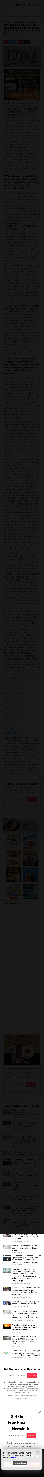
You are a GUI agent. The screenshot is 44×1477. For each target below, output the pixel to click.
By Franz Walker (26, 1241)
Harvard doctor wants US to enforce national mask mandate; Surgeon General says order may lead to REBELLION (26, 1291)
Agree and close (20, 1463)
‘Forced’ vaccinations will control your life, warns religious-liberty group (25, 1248)
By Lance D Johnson (27, 1320)
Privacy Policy (22, 1399)
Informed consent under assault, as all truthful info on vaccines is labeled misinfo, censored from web (26, 1353)
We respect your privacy (32, 1388)
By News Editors (26, 1253)
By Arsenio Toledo (26, 1297)
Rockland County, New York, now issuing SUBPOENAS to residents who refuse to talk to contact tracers (24, 1340)
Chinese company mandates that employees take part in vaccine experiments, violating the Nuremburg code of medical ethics (25, 1314)
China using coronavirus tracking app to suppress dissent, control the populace (25, 1236)
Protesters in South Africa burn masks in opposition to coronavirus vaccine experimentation (25, 1327)
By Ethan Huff (25, 1264)
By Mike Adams (25, 1283)
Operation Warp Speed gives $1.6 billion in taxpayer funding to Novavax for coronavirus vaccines (25, 1260)
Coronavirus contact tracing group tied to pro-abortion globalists (25, 1303)
